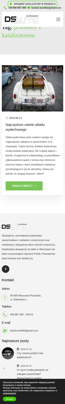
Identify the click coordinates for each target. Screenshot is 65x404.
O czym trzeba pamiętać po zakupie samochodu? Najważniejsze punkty (32, 374)
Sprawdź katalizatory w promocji (34, 4)
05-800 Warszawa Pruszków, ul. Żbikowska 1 (25, 297)
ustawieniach (9, 393)
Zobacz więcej (22, 186)
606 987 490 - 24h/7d (21, 314)
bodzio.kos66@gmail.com (46, 8)
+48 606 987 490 (17, 8)
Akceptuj (9, 399)
